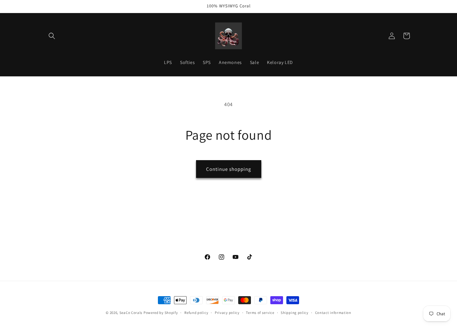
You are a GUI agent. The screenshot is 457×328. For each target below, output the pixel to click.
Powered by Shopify (161, 312)
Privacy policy (227, 312)
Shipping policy (294, 312)
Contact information (333, 312)
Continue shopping (228, 169)
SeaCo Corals (131, 312)
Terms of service (260, 312)
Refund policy (196, 312)
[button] (51, 35)
